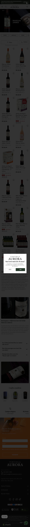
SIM (20, 269)
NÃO (10, 269)
